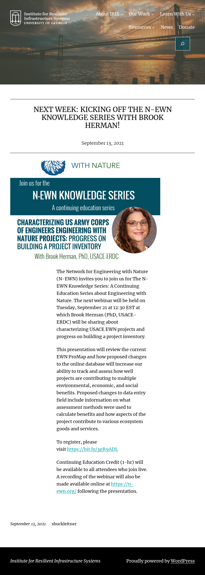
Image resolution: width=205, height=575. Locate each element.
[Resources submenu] (153, 27)
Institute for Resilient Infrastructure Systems (55, 561)
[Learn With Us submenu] (193, 14)
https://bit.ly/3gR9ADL (92, 449)
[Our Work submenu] (152, 14)
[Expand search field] (182, 43)
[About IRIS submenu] (121, 14)
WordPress (183, 561)
